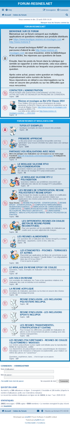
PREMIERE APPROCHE (30, 138)
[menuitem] (8, 10)
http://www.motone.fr (19, 42)
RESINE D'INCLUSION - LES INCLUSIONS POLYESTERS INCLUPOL (41, 300)
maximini (8, 406)
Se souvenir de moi (48, 381)
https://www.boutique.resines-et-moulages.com (37, 39)
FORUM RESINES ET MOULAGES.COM (35, 121)
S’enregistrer (21, 366)
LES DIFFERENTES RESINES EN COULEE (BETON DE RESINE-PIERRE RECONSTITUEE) (43, 223)
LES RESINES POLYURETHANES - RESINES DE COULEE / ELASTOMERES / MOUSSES (38, 341)
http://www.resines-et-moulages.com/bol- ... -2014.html (33, 112)
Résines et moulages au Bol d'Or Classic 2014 (41, 101)
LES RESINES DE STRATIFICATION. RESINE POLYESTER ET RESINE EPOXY (41, 191)
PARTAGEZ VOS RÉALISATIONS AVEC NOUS (32, 151)
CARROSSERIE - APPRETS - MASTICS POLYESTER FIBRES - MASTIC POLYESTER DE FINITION (38, 213)
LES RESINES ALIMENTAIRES (32, 236)
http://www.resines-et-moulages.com (52, 107)
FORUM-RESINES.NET (35, 27)
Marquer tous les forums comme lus (55, 23)
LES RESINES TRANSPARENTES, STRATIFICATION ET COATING (37, 326)
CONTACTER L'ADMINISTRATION (26, 90)
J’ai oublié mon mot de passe (12, 381)
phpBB (27, 417)
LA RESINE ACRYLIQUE (21, 288)
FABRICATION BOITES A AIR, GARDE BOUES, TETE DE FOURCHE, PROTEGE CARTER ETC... (38, 210)
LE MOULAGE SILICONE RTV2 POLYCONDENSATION (33, 165)
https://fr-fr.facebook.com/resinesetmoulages (35, 156)
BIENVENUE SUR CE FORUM (24, 31)
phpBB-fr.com (39, 420)
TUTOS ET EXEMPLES (31, 125)
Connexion (6, 366)
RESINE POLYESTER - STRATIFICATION (40, 203)
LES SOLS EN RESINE (20, 278)
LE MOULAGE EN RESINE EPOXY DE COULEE (33, 267)
